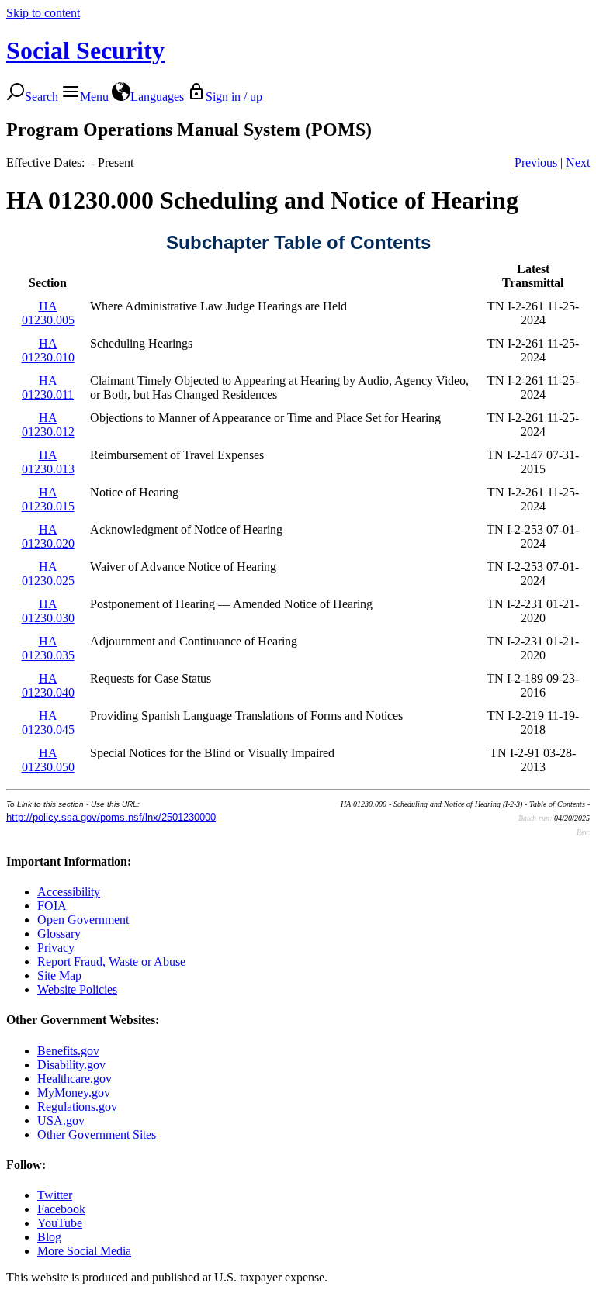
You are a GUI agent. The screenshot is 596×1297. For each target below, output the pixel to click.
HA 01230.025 (48, 573)
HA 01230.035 (48, 648)
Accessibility (68, 891)
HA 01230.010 (48, 350)
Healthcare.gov (74, 1078)
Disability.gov (71, 1064)
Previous (536, 162)
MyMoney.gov (73, 1092)
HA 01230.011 (48, 387)
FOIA (52, 905)
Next (578, 162)
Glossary (59, 933)
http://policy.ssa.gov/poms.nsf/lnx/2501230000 (111, 817)
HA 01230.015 (48, 499)
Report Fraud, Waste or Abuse (111, 961)
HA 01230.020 (48, 536)
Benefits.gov (68, 1050)
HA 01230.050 (48, 759)
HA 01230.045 (48, 722)
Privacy (55, 947)
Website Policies (77, 989)
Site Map (59, 975)
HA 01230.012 (48, 424)
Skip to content (43, 12)
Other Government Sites (96, 1134)
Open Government (83, 919)
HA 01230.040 (48, 685)
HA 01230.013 (48, 462)
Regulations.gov (77, 1106)
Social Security (85, 50)
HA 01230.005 (48, 313)
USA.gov (61, 1120)
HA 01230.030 (48, 610)
